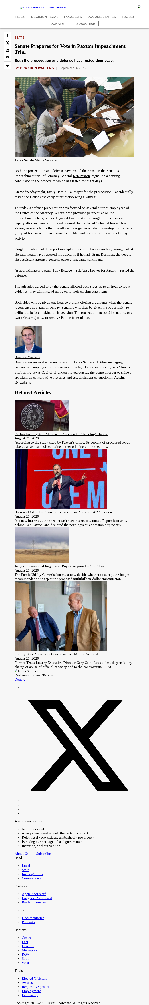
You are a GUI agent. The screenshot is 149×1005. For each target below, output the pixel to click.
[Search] (141, 6)
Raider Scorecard (34, 902)
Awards (27, 982)
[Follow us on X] (78, 801)
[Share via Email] (7, 57)
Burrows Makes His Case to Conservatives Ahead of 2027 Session (63, 512)
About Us (22, 854)
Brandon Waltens (37, 68)
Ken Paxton (81, 176)
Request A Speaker (35, 987)
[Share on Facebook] (7, 35)
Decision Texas (45, 17)
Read (19, 17)
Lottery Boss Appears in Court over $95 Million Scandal (56, 654)
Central (27, 938)
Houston (28, 946)
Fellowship (30, 995)
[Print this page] (7, 65)
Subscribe (85, 23)
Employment (31, 991)
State (19, 37)
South (26, 958)
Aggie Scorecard (34, 894)
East (25, 942)
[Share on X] (7, 43)
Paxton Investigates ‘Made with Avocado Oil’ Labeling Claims (61, 434)
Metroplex (29, 950)
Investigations (32, 874)
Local (26, 866)
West (25, 963)
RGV (25, 954)
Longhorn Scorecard (37, 898)
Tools (126, 17)
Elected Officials (34, 978)
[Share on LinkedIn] (7, 50)
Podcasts (73, 17)
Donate (57, 23)
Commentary (31, 878)
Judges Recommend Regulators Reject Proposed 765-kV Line (60, 566)
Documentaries (101, 17)
